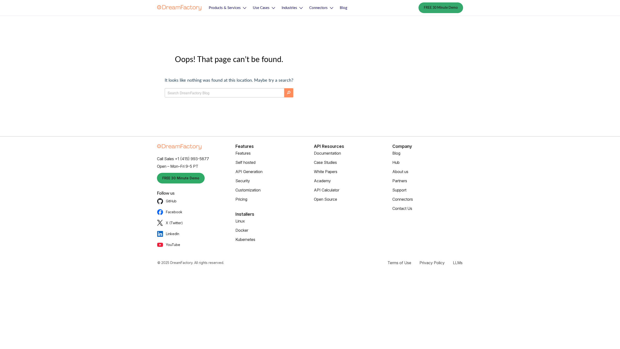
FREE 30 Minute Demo (441, 7)
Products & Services (225, 8)
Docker (241, 230)
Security (242, 180)
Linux (240, 221)
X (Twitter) (174, 223)
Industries (289, 8)
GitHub (171, 201)
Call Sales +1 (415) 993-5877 (183, 158)
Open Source (325, 199)
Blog (343, 8)
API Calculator (326, 190)
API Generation (249, 171)
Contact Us (402, 208)
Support (399, 190)
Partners (399, 180)
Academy (322, 180)
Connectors (318, 8)
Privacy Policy (432, 262)
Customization (248, 190)
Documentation (327, 153)
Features (243, 153)
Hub (396, 162)
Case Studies (325, 162)
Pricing (241, 199)
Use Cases (261, 8)
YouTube (173, 245)
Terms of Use (399, 262)
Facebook (174, 212)
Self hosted (245, 162)
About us (400, 171)
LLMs (458, 262)
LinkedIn (172, 234)
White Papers (325, 171)
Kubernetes (245, 239)
